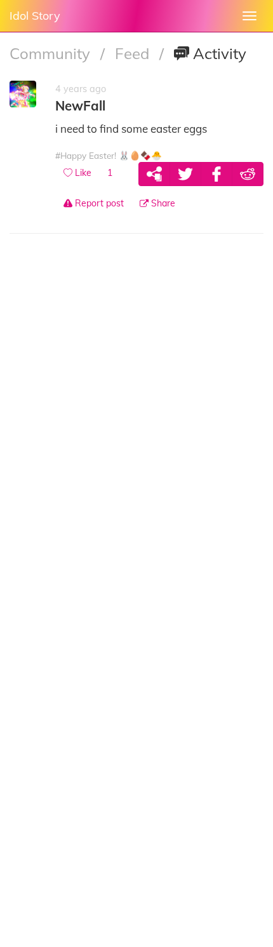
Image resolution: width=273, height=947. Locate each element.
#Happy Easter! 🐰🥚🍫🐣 (108, 155)
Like (81, 172)
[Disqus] (136, 423)
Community (52, 53)
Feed (134, 53)
